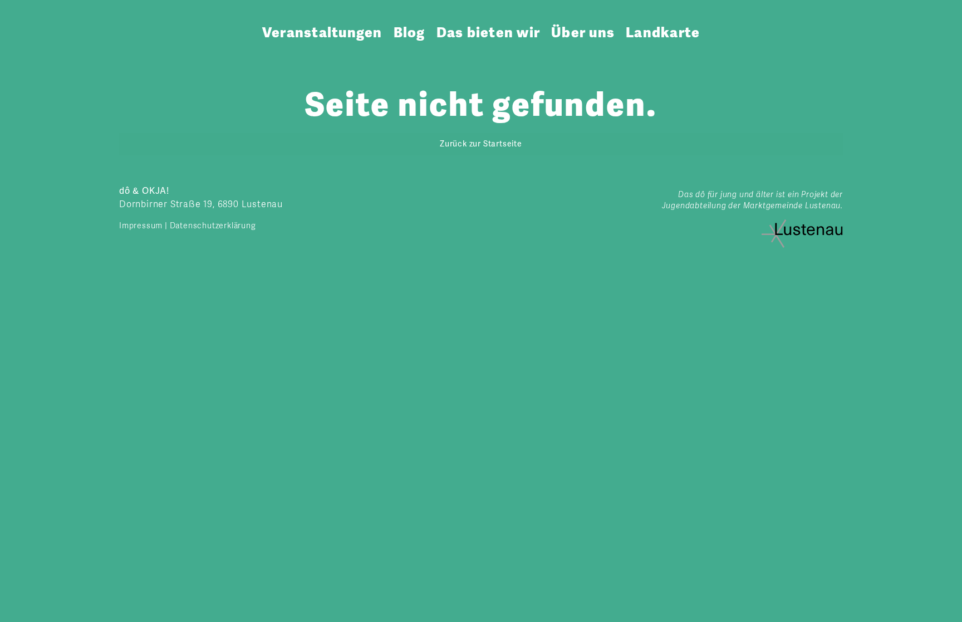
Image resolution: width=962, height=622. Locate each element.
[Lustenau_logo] (802, 223)
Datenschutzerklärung (213, 226)
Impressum (141, 226)
